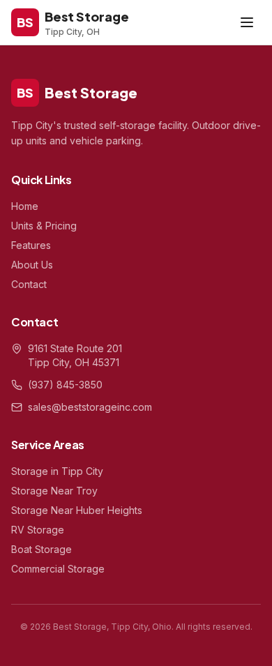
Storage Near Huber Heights (76, 510)
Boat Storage (41, 549)
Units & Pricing (44, 226)
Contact (29, 284)
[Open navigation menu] (247, 22)
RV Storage (37, 530)
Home (24, 206)
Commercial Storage (58, 569)
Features (31, 245)
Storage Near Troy (54, 491)
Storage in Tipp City (57, 471)
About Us (32, 265)
